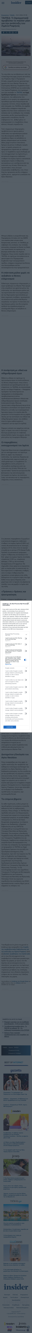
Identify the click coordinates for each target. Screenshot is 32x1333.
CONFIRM (10, 727)
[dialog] (16, 666)
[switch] (25, 638)
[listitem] (16, 634)
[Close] (28, 603)
